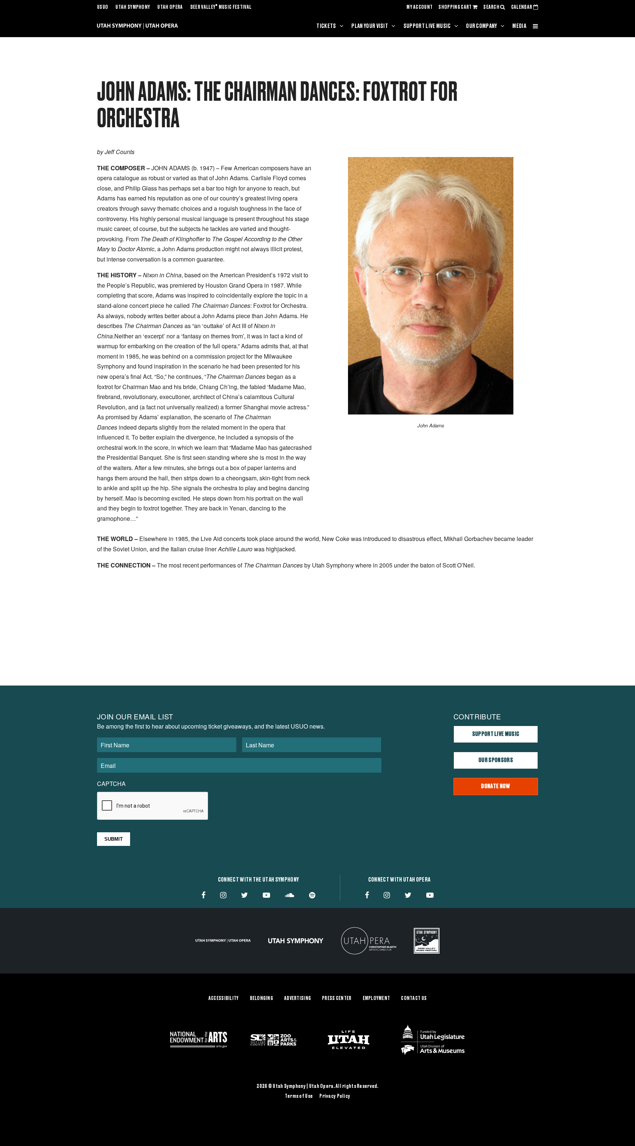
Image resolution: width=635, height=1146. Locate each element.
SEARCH (491, 7)
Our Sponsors (495, 760)
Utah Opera (170, 7)
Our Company (481, 26)
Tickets (326, 26)
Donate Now (495, 786)
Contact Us (414, 998)
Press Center (336, 998)
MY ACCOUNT (419, 7)
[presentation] (153, 806)
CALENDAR (522, 7)
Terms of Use (299, 1096)
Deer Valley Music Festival (221, 7)
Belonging (261, 998)
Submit (113, 839)
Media (519, 26)
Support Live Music (427, 26)
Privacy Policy (334, 1096)
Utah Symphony (132, 7)
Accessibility (223, 998)
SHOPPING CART (455, 7)
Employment (376, 998)
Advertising (297, 998)
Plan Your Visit (369, 26)
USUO (102, 7)
